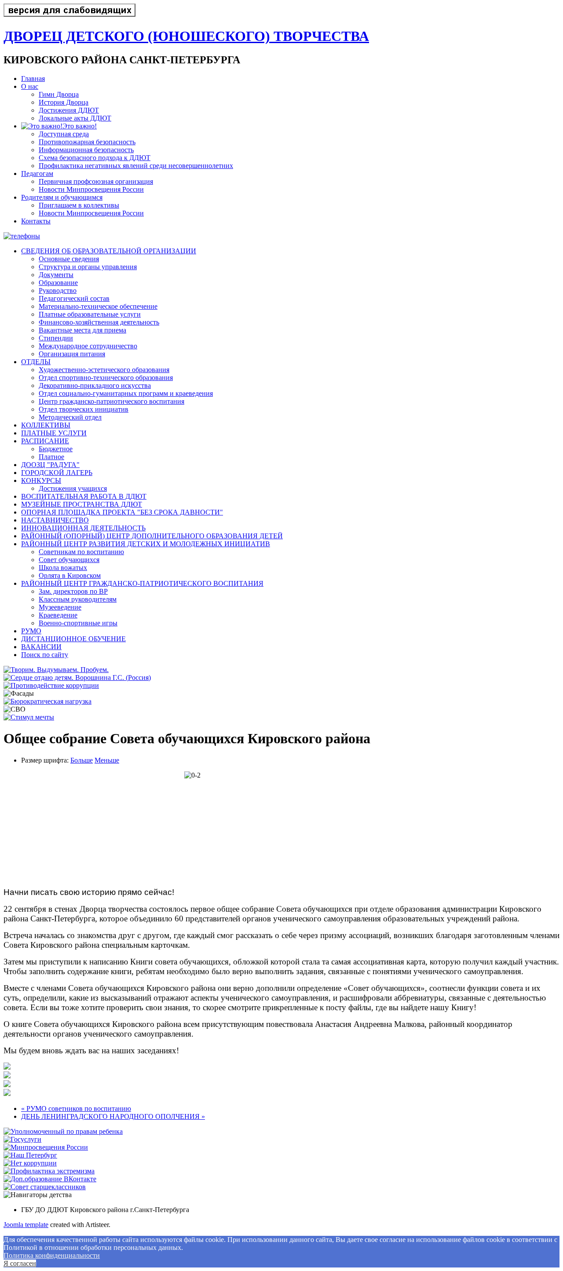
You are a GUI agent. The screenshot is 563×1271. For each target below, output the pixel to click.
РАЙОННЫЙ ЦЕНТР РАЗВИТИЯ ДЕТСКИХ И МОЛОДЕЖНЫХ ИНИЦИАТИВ (145, 544)
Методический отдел (70, 417)
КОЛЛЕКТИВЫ (45, 425)
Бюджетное (56, 449)
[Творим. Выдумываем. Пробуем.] (56, 669)
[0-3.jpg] (7, 1084)
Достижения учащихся (73, 488)
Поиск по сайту (44, 654)
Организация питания (72, 354)
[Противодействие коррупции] (51, 685)
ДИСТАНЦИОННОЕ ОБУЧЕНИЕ (73, 639)
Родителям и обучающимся (61, 197)
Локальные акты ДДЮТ (75, 118)
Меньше (107, 760)
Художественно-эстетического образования (104, 369)
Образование (58, 282)
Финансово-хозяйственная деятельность (99, 322)
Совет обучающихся (69, 559)
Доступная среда (64, 134)
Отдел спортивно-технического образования (106, 377)
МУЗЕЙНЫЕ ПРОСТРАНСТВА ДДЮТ (81, 504)
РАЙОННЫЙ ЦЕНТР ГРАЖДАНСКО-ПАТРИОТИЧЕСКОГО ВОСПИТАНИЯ (142, 583)
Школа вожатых (63, 567)
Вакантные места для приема (82, 330)
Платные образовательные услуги (90, 314)
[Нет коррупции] (30, 1163)
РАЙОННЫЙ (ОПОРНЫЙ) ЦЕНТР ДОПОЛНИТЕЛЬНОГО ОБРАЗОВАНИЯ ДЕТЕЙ (152, 536)
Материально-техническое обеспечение (98, 306)
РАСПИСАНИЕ (45, 441)
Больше (81, 760)
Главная (33, 78)
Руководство (58, 290)
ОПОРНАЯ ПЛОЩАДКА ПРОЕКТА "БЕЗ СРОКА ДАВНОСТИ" (122, 512)
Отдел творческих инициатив (83, 409)
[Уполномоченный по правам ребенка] (63, 1131)
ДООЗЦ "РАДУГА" (50, 464)
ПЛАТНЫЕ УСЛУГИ (54, 433)
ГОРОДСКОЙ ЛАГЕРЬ (56, 472)
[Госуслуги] (22, 1139)
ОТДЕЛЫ (36, 361)
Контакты (36, 221)
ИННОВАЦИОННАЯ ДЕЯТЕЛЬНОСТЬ (83, 528)
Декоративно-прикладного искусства (95, 385)
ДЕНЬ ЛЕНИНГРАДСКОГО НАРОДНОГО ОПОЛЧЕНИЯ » (113, 1116)
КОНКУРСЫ (41, 480)
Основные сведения (69, 259)
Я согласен (20, 1263)
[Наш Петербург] (30, 1155)
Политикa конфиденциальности (52, 1255)
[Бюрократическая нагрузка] (47, 701)
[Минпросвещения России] (46, 1147)
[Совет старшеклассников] (45, 1187)
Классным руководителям (78, 599)
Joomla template (26, 1224)
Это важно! (79, 126)
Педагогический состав (74, 298)
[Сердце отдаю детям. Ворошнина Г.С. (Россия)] (77, 677)
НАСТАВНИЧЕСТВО (55, 520)
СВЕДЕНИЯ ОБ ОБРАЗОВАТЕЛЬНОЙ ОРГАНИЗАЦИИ (108, 251)
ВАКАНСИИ (41, 646)
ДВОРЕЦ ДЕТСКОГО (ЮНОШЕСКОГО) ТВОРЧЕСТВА (186, 36)
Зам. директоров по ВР (73, 591)
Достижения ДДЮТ (69, 110)
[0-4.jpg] (7, 1093)
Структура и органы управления (88, 266)
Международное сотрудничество (88, 346)
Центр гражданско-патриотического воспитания (111, 401)
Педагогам (37, 173)
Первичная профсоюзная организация (96, 181)
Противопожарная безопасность (87, 142)
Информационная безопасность (86, 149)
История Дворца (63, 102)
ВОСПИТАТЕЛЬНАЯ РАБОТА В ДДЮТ (83, 496)
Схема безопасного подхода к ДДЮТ (94, 157)
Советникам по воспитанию (81, 551)
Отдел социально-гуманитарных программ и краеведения (126, 393)
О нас (29, 86)
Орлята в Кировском (70, 575)
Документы (56, 274)
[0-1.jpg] (7, 1067)
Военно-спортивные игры (78, 623)
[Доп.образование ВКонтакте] (50, 1179)
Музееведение (60, 607)
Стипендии (56, 338)
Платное (51, 456)
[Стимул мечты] (29, 717)
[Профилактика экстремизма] (49, 1171)
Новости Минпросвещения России (91, 189)
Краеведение (58, 615)
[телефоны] (22, 236)
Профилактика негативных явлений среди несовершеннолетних (136, 165)
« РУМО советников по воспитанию (76, 1108)
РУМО (31, 631)
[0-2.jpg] (7, 1076)
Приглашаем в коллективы (79, 205)
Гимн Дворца (59, 94)
